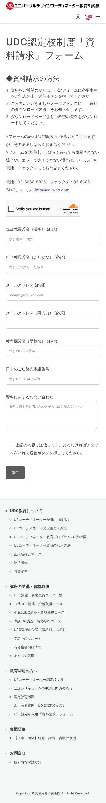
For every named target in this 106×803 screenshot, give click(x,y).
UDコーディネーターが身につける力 (42, 520)
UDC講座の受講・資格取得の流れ (40, 630)
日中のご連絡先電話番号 (27, 368)
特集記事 (21, 571)
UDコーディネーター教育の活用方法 (42, 545)
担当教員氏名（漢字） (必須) (31, 229)
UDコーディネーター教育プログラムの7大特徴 (50, 537)
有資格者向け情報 (27, 647)
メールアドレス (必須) (26, 284)
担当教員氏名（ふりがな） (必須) (35, 257)
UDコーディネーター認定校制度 (39, 680)
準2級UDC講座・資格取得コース (39, 612)
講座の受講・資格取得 (29, 586)
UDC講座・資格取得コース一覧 (38, 595)
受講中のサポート (27, 638)
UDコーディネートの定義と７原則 (40, 528)
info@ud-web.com (52, 189)
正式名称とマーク (27, 554)
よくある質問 (24, 656)
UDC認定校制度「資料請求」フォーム (43, 714)
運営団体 (21, 563)
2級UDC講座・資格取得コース (37, 621)
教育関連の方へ (23, 670)
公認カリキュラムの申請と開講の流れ (43, 688)
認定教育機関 (24, 697)
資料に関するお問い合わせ (29, 396)
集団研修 (18, 729)
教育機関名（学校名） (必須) (31, 341)
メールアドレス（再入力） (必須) (35, 313)
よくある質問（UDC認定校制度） (40, 705)
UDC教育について (26, 510)
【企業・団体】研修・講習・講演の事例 (45, 738)
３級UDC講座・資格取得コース (38, 604)
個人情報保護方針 (27, 762)
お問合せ (18, 753)
